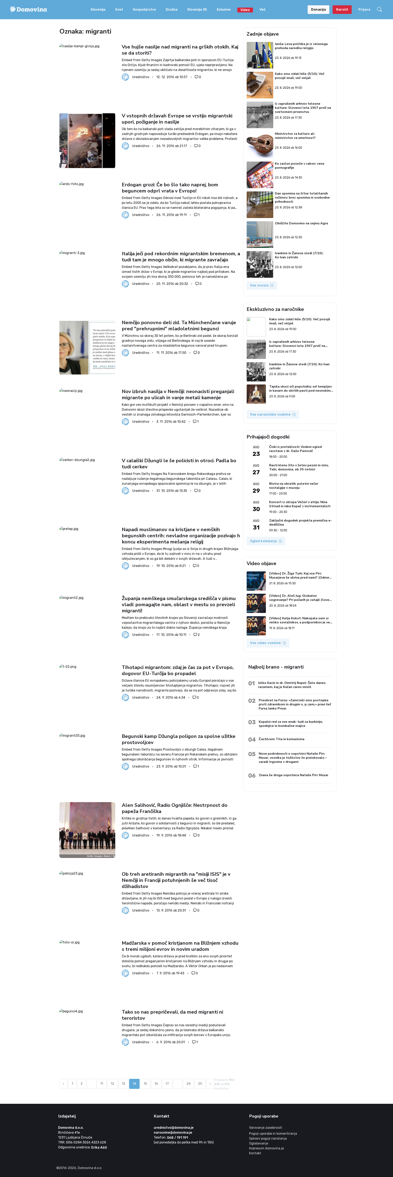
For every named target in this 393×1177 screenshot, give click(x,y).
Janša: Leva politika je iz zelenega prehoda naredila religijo (301, 46)
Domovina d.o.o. (71, 1128)
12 (112, 1084)
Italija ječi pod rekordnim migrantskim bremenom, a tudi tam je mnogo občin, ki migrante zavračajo (181, 256)
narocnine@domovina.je (173, 1132)
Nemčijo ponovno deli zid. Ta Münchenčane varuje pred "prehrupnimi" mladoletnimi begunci (179, 325)
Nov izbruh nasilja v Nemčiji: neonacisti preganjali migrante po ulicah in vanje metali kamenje (178, 394)
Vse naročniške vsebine (270, 414)
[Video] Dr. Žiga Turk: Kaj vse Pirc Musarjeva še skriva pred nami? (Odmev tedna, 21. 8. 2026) (300, 575)
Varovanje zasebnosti (265, 1128)
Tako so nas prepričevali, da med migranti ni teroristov (172, 1015)
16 (156, 1084)
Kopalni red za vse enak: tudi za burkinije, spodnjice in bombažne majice (291, 723)
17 (167, 1084)
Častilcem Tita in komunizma (281, 739)
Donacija (318, 9)
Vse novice (259, 285)
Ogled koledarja (263, 541)
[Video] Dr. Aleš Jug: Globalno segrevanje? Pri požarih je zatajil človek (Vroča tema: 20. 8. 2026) (300, 598)
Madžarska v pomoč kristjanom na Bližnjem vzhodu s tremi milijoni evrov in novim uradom (180, 946)
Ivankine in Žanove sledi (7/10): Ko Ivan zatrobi (299, 255)
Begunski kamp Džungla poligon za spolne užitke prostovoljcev (178, 739)
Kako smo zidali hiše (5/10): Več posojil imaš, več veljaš (300, 76)
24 (188, 1084)
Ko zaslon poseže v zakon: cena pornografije (299, 166)
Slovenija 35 (197, 9)
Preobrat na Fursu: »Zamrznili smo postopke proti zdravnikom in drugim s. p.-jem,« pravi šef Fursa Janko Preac (295, 704)
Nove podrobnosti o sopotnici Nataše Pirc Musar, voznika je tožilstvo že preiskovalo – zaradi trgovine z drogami (293, 757)
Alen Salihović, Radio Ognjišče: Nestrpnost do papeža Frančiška (174, 808)
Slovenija (98, 9)
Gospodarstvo (144, 9)
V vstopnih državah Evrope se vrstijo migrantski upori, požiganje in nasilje (177, 118)
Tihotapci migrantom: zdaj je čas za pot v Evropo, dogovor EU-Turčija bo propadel (178, 670)
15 (145, 1084)
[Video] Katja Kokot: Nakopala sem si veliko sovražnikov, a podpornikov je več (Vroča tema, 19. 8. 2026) (300, 620)
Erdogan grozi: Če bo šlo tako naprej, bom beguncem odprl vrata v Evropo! (170, 187)
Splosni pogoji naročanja (268, 1138)
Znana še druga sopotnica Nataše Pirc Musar (293, 775)
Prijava (364, 9)
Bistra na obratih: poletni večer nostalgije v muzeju (293, 486)
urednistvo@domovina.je (174, 1128)
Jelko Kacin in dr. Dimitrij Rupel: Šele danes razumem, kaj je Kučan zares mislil (292, 685)
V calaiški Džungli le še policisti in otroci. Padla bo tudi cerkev (179, 463)
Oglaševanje (258, 1143)
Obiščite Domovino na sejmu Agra (301, 223)
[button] (380, 9)
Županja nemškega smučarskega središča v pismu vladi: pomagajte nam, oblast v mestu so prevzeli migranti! (179, 604)
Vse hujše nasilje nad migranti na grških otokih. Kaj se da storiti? (180, 50)
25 (200, 1084)
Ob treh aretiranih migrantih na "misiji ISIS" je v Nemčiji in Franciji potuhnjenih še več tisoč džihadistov (176, 880)
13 (123, 1084)
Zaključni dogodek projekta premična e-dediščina (300, 522)
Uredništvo (140, 77)
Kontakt (255, 1153)
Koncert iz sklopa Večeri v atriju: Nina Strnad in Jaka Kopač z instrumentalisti (299, 504)
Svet (119, 9)
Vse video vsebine (265, 643)
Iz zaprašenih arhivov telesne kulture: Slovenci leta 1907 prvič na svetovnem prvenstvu (303, 108)
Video (245, 10)
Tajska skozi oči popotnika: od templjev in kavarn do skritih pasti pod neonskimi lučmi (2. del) (300, 388)
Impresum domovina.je (266, 1148)
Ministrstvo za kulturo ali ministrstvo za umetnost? (295, 136)
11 (101, 1084)
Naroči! (342, 9)
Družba (171, 9)
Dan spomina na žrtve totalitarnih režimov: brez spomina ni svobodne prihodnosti (302, 197)
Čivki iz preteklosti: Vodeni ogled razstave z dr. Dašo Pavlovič (295, 449)
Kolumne (224, 9)
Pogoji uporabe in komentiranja (273, 1133)
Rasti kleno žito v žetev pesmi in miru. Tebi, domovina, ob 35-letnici (299, 467)
